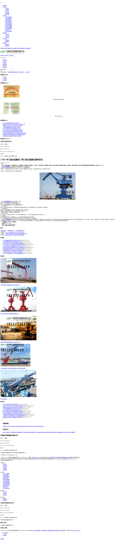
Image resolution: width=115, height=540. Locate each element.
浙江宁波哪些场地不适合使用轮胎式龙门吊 (12, 128)
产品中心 (5, 15)
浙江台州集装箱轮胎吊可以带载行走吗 (11, 123)
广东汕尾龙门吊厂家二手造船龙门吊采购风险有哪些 (14, 244)
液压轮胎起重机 (8, 28)
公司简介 (7, 8)
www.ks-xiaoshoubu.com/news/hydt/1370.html (14, 232)
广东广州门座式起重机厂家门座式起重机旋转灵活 (13, 253)
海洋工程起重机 (8, 31)
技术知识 (7, 37)
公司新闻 (7, 34)
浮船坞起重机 (8, 21)
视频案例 (7, 41)
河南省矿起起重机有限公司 (13, 72)
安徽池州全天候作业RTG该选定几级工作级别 (12, 125)
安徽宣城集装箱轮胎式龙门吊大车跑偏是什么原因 (13, 249)
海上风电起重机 (8, 24)
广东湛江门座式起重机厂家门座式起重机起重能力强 (16, 233)
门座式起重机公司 (19, 230)
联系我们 (7, 44)
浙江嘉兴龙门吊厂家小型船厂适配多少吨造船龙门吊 (14, 124)
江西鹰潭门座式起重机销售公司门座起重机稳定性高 (14, 134)
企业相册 (7, 12)
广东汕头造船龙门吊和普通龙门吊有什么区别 (12, 246)
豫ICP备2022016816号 (37, 457)
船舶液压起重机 (8, 22)
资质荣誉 (7, 9)
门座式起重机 (8, 18)
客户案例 (5, 38)
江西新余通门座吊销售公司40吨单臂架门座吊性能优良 (14, 133)
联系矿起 (5, 43)
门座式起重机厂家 (11, 230)
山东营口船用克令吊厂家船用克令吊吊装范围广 (15, 235)
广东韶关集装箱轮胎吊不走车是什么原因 (11, 127)
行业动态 (7, 35)
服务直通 (7, 14)
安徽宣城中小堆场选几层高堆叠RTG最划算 (12, 135)
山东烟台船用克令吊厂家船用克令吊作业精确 (12, 250)
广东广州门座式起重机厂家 (6, 201)
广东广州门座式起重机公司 (6, 219)
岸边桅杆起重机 (8, 25)
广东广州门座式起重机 (5, 166)
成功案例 (7, 40)
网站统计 (2, 538)
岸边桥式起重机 (8, 27)
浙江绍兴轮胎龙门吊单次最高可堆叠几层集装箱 (13, 130)
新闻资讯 (5, 32)
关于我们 (5, 7)
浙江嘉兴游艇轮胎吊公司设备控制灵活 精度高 (12, 131)
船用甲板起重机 (8, 20)
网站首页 (5, 5)
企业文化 (7, 11)
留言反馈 (7, 45)
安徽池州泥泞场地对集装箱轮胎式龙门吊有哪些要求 (14, 247)
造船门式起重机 (8, 17)
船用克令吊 (7, 30)
